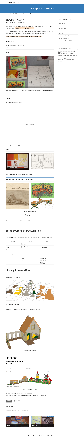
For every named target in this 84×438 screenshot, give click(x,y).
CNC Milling (75, 49)
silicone (73, 57)
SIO (6, 47)
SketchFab (60, 59)
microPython (61, 55)
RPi (71, 57)
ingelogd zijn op (12, 410)
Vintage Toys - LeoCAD (64, 38)
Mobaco (28, 368)
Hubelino (60, 51)
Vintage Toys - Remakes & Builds (66, 40)
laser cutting (70, 51)
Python (65, 57)
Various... (61, 33)
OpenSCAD (73, 55)
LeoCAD (66, 53)
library (71, 53)
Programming (62, 23)
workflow (60, 61)
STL (65, 59)
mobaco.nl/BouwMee (19, 45)
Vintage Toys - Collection (17, 400)
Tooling (60, 30)
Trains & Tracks (70, 59)
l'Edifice (64, 51)
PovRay (60, 57)
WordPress (37, 435)
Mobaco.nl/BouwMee (17, 102)
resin (68, 57)
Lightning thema (43, 435)
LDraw (15, 401)
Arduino (70, 49)
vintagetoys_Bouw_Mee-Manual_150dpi (13, 145)
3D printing (62, 49)
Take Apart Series (62, 28)
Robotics (61, 25)
